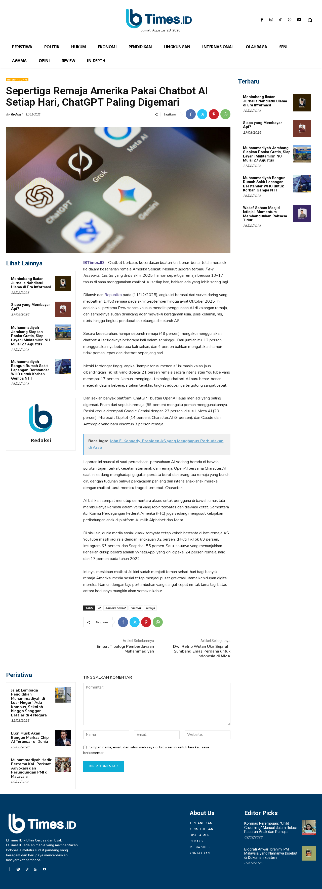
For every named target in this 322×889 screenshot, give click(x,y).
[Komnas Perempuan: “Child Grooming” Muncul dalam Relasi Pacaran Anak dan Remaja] (309, 827)
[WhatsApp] (290, 20)
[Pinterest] (214, 114)
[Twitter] (202, 114)
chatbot (136, 608)
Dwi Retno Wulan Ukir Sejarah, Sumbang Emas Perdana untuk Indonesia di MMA (201, 651)
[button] (310, 20)
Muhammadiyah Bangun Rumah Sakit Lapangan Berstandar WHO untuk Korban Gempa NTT (30, 370)
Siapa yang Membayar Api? (30, 306)
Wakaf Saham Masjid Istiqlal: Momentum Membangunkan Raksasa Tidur (265, 214)
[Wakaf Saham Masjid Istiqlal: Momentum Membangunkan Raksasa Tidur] (302, 213)
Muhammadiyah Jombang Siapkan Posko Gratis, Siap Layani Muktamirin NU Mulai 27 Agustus (30, 335)
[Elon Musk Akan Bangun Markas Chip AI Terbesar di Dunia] (63, 738)
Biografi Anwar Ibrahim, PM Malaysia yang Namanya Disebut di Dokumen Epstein (270, 853)
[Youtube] (299, 20)
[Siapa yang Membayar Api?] (63, 309)
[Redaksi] (41, 418)
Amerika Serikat (115, 608)
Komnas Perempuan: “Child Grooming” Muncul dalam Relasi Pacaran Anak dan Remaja (270, 827)
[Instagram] (271, 20)
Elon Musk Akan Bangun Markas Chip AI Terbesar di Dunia (30, 737)
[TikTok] (280, 20)
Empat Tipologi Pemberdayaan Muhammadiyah (125, 649)
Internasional (17, 79)
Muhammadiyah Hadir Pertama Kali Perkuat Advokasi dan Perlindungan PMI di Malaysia (31, 768)
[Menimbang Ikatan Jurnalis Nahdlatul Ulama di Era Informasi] (63, 283)
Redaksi (16, 114)
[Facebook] (261, 20)
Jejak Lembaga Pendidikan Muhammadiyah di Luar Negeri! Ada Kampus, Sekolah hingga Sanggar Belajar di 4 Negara (29, 703)
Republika (113, 295)
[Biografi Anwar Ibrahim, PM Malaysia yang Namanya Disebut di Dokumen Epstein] (309, 853)
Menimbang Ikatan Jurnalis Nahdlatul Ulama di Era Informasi (31, 282)
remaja (150, 608)
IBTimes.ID (93, 262)
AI (99, 608)
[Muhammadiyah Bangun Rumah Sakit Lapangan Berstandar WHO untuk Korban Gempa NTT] (63, 366)
